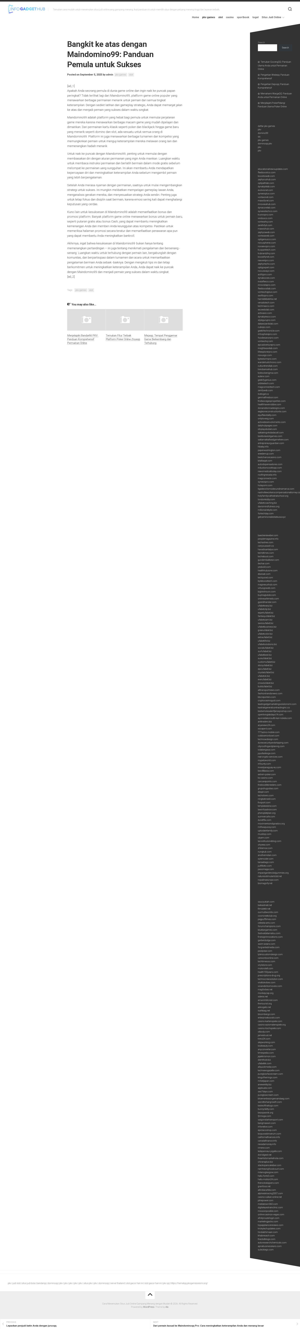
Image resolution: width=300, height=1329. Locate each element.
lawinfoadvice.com (267, 809)
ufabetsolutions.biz (267, 644)
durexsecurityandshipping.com (273, 742)
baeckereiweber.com (268, 535)
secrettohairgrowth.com (270, 1102)
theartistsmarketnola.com (270, 1158)
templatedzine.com (267, 806)
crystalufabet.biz (266, 672)
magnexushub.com (267, 584)
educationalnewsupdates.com (273, 169)
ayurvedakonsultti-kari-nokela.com (275, 718)
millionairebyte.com (267, 510)
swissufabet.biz (265, 623)
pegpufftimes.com (267, 919)
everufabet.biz (264, 679)
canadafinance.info (267, 1140)
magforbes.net (265, 989)
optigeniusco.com (267, 239)
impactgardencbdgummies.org (273, 873)
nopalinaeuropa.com (268, 880)
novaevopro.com (266, 246)
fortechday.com (266, 513)
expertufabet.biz (265, 612)
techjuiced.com (265, 577)
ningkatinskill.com (267, 799)
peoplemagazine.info (268, 539)
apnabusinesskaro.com (270, 1246)
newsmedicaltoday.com (270, 471)
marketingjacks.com (268, 1221)
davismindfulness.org (268, 506)
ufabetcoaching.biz (267, 503)
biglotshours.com (267, 591)
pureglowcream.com (268, 1095)
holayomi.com (265, 485)
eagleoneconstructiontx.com (272, 411)
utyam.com (263, 837)
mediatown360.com (268, 1204)
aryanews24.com (266, 725)
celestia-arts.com (266, 923)
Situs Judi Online (271, 17)
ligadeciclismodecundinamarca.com (276, 489)
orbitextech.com (266, 383)
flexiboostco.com (266, 172)
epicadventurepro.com (269, 345)
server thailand (117, 1283)
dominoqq (53, 1283)
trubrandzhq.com (266, 253)
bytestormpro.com (267, 359)
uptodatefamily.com (268, 830)
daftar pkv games (266, 126)
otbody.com (264, 1031)
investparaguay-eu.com (269, 767)
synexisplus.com (266, 193)
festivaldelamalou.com (269, 933)
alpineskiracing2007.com (270, 1193)
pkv (259, 129)
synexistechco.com (267, 211)
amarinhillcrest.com (268, 1000)
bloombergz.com (266, 1014)
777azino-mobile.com (269, 732)
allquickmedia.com (267, 1067)
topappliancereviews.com (270, 1225)
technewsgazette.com (269, 1070)
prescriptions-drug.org (269, 975)
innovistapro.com (266, 285)
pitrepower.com (265, 1200)
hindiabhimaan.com (268, 1232)
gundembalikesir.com (268, 560)
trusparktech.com (266, 250)
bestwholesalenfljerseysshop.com (275, 711)
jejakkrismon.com (267, 1056)
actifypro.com (265, 274)
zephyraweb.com (266, 232)
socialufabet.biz (265, 648)
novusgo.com (265, 355)
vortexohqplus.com (267, 292)
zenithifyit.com (265, 225)
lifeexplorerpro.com (267, 352)
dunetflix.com (264, 820)
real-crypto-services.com (270, 757)
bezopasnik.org (265, 1112)
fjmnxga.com (264, 1116)
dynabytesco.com (267, 316)
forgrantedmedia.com (269, 947)
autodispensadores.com (270, 464)
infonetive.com (265, 1126)
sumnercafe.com (266, 816)
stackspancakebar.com (269, 1165)
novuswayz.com (266, 271)
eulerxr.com (263, 376)
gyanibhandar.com (267, 602)
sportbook (243, 17)
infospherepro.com (267, 334)
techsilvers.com (266, 795)
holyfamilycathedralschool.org (273, 496)
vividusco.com (265, 218)
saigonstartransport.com (270, 1119)
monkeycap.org (265, 993)
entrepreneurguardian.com (271, 443)
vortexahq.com (265, 221)
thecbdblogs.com (266, 1239)
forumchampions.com (269, 926)
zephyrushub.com (267, 179)
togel (255, 17)
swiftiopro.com (265, 295)
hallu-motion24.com (268, 1179)
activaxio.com (265, 313)
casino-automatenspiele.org (272, 1024)
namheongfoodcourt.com (271, 1169)
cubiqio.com (264, 327)
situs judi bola (28, 1283)
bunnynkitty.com (266, 1109)
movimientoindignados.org (271, 823)
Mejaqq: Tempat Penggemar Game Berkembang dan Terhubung (160, 339)
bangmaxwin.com (267, 1123)
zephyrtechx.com (266, 264)
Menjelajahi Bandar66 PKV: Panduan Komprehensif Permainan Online (82, 339)
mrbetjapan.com (266, 1081)
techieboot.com (265, 556)
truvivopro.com (265, 214)
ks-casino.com (265, 778)
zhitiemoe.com (265, 848)
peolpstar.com (265, 951)
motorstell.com (265, 968)
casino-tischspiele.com (269, 1028)
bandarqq (41, 1283)
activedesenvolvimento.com (272, 422)
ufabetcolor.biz (265, 634)
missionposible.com (268, 1211)
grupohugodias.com (268, 788)
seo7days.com (265, 1091)
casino (230, 17)
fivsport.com (264, 802)
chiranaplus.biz (265, 1162)
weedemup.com (266, 453)
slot (220, 17)
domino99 (263, 133)
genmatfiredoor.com (268, 397)
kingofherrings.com (267, 1077)
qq (259, 136)
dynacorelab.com (266, 207)
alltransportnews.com (269, 690)
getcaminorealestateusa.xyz (271, 517)
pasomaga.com (266, 869)
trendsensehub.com (268, 369)
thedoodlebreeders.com (269, 785)
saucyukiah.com (266, 901)
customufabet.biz (266, 662)
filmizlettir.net (264, 909)
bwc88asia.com (266, 771)
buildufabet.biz (265, 686)
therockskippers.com (268, 1183)
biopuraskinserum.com (269, 1133)
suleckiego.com (266, 1249)
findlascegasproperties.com (272, 401)
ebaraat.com (264, 574)
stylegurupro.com (266, 320)
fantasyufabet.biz (266, 616)
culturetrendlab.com (268, 366)
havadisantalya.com (268, 549)
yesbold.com (264, 567)
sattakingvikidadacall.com (271, 432)
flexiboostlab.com (267, 288)
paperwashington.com (269, 450)
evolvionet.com (265, 190)
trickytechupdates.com (269, 1228)
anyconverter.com (267, 1049)
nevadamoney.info (267, 1144)
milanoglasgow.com (268, 1172)
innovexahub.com (267, 204)
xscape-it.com (265, 728)
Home (195, 17)
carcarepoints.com (267, 781)
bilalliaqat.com (265, 460)
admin (109, 74)
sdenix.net (263, 996)
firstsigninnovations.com (270, 937)
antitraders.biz (265, 721)
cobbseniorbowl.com (268, 735)
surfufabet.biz (264, 651)
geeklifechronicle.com (269, 330)
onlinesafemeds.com (268, 598)
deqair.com (263, 792)
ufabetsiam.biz (265, 619)
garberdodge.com (267, 940)
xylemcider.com (265, 859)
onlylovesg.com (266, 418)
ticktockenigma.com (268, 373)
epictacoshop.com (267, 1130)
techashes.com (265, 542)
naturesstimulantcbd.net (270, 876)
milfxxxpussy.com (267, 827)
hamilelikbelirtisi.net (267, 299)
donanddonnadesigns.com (271, 408)
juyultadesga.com (266, 753)
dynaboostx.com (266, 278)
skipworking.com (266, 1042)
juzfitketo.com (265, 866)
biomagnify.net (265, 883)
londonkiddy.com (266, 499)
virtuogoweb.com (266, 588)
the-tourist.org (265, 1003)
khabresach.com (266, 1235)
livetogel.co (263, 394)
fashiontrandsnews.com (270, 693)
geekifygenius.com (267, 380)
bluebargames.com (267, 930)
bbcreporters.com (267, 697)
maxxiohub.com (266, 228)
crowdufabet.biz (266, 683)
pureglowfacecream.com (270, 1074)
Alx (166, 1307)
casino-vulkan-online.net (270, 1197)
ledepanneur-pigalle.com (270, 1151)
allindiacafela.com (267, 1190)
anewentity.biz (264, 1084)
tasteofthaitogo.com (268, 1105)
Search (261, 42)
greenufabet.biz (265, 630)
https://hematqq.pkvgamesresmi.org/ (189, 1283)
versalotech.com (266, 302)
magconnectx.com (267, 478)
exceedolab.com (266, 309)
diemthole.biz (264, 1060)
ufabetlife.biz (264, 641)
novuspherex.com (267, 243)
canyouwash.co (266, 546)
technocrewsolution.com (270, 979)
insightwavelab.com (268, 348)
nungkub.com (265, 851)
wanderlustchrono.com (269, 362)
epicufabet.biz (264, 669)
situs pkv (88, 1283)
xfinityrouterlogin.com (268, 1218)
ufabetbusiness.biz (267, 627)
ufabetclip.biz (264, 609)
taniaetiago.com (266, 862)
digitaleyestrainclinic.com (270, 1207)
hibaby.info (263, 446)
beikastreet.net (265, 905)
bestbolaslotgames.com (270, 436)
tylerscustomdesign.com (270, 954)
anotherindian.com (267, 855)
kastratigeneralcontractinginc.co (274, 707)
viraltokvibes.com (266, 982)
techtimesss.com (266, 961)
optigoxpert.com (266, 267)
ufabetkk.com (264, 1063)
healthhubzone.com (268, 570)
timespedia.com (266, 1053)
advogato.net (264, 1007)
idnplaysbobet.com (267, 429)
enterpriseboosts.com (269, 1017)
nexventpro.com (266, 260)
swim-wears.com (266, 944)
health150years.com (268, 972)
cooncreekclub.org (267, 916)
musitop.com (264, 834)
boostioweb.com (266, 176)
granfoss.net (264, 1186)
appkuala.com (265, 1088)
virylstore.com (265, 965)
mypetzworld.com (267, 760)
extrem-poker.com (267, 774)
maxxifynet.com (266, 200)
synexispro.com (266, 482)
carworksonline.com (268, 958)
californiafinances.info (269, 1137)
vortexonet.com (265, 197)
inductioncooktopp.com (270, 467)
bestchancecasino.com (269, 457)
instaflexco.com (266, 281)
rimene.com (264, 1148)
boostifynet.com (266, 257)
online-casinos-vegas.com (271, 1214)
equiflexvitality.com (267, 415)
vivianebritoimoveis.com (270, 986)
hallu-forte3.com (266, 1176)
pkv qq (166, 1283)
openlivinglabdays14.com (270, 714)
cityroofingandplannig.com (271, 746)
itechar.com (264, 563)
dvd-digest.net (264, 1155)
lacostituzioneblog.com (269, 841)
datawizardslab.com (268, 323)
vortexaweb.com (266, 235)
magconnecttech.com (269, 387)
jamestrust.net (265, 1035)
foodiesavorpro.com (268, 338)
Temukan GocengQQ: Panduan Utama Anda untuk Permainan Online (274, 65)
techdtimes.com (266, 553)
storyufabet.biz (265, 665)
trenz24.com (264, 1038)
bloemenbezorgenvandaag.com (273, 1098)
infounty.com (264, 764)
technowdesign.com (268, 739)
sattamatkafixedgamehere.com (273, 439)
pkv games (208, 17)
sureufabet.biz (265, 658)
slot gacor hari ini (134, 1283)
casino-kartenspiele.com (270, 1021)
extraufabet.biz (265, 637)
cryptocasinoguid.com (269, 700)
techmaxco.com (266, 306)
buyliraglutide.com (267, 595)
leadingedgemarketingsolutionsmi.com (277, 704)
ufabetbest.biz (265, 655)
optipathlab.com (266, 183)
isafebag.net (264, 1010)
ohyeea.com (264, 844)
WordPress (148, 1307)
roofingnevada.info (267, 475)
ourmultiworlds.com (268, 912)
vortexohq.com (265, 341)
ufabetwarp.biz (265, 605)
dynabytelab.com (266, 186)
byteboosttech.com (267, 581)
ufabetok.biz (264, 676)
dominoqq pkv (265, 143)
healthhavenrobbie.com (269, 404)
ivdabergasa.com (266, 749)
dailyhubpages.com (267, 425)
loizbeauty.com (265, 1046)
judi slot (16, 1283)
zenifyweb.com (265, 390)
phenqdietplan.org (266, 813)
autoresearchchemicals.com (272, 1242)
